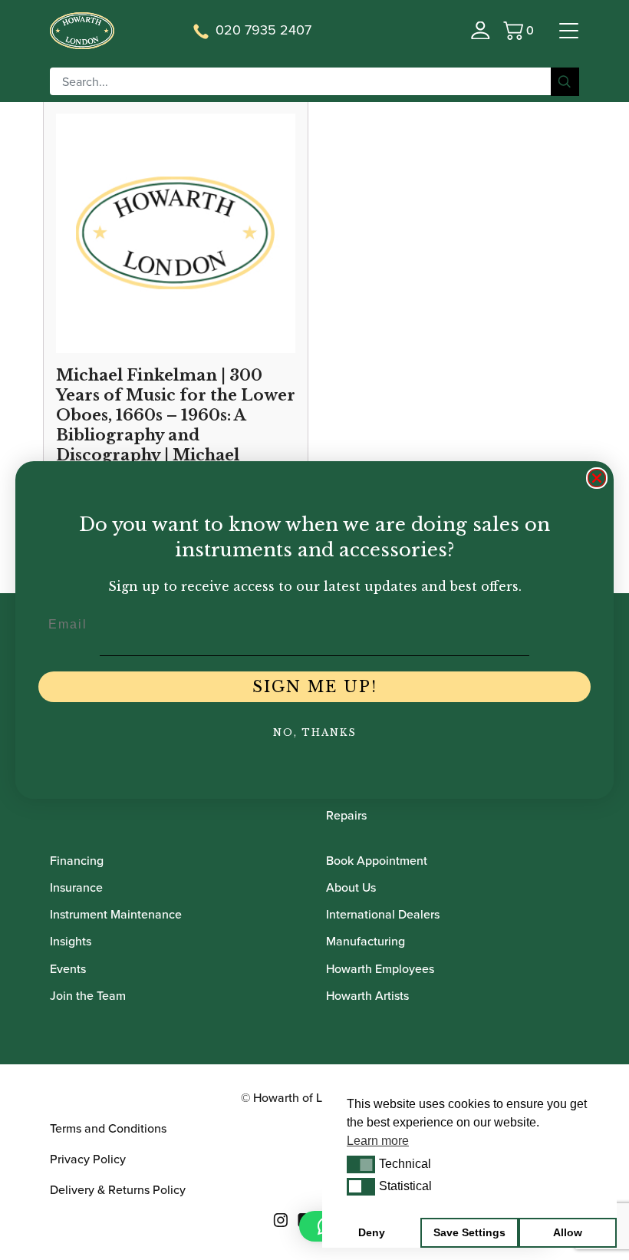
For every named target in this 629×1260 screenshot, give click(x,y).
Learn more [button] (378, 1140)
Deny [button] (371, 1232)
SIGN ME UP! (314, 687)
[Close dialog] (597, 478)
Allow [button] (567, 1232)
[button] (361, 1164)
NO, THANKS (315, 732)
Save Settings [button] (469, 1232)
